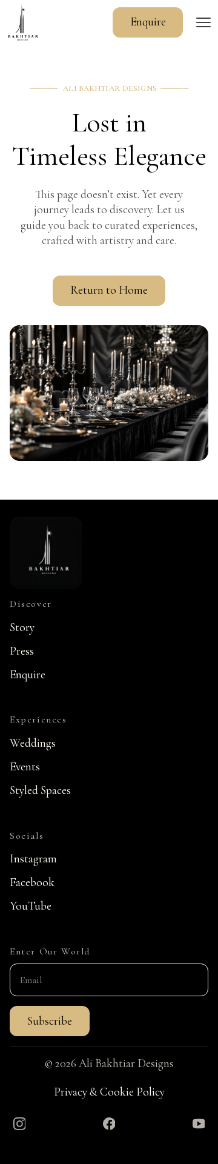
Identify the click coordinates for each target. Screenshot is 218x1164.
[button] (203, 22)
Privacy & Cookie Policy (109, 1092)
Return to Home (109, 290)
